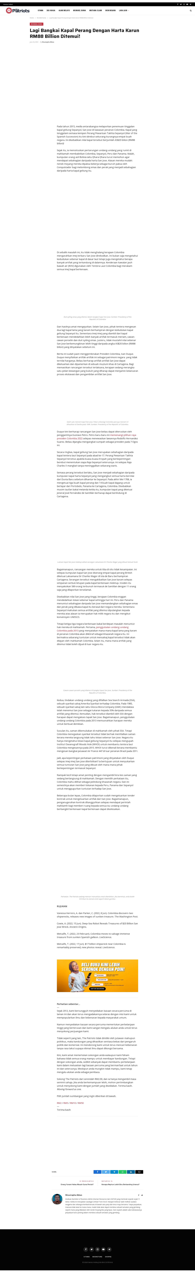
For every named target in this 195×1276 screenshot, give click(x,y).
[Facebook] (33, 122)
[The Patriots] (17, 10)
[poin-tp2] (97, 991)
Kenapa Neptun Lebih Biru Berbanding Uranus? (120, 1184)
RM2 (59, 1103)
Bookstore (97, 1257)
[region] (119, 211)
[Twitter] (33, 127)
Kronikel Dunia (79, 10)
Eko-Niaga (51, 10)
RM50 (81, 1103)
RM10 (73, 1103)
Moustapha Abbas (48, 42)
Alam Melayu (64, 10)
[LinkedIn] (33, 132)
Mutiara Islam (95, 10)
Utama (40, 10)
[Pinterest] (33, 137)
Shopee (108, 1257)
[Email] (33, 142)
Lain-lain (123, 10)
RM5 (65, 1103)
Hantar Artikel (8, 4)
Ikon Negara (110, 10)
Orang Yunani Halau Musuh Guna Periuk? (77, 1184)
